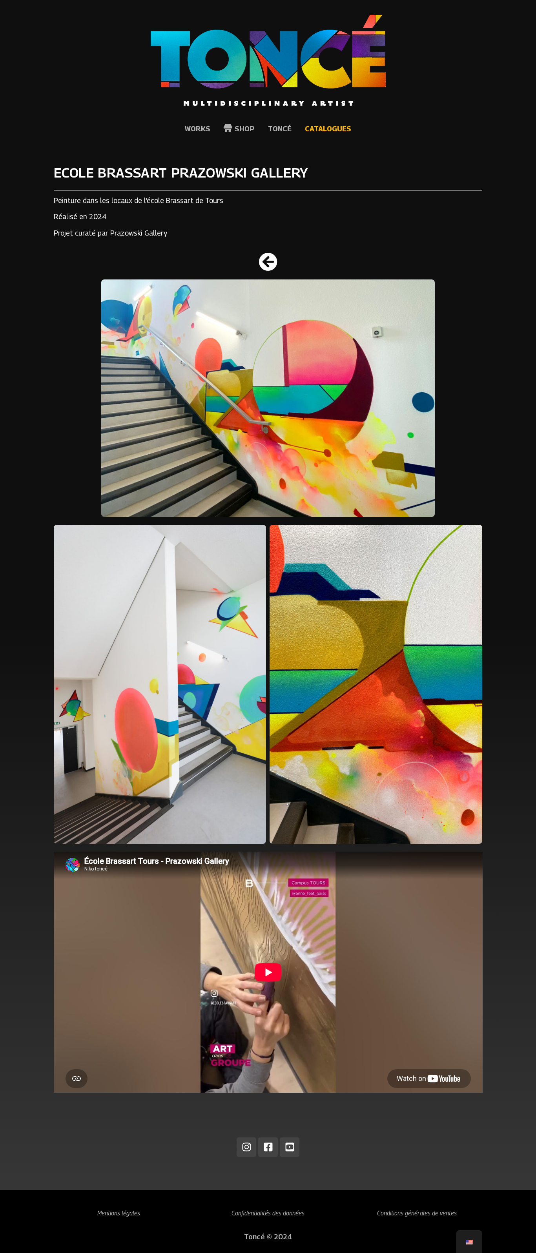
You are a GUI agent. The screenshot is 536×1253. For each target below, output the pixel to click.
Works (197, 129)
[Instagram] (246, 1147)
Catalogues (328, 129)
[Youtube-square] (289, 1147)
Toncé (280, 129)
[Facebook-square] (268, 1147)
